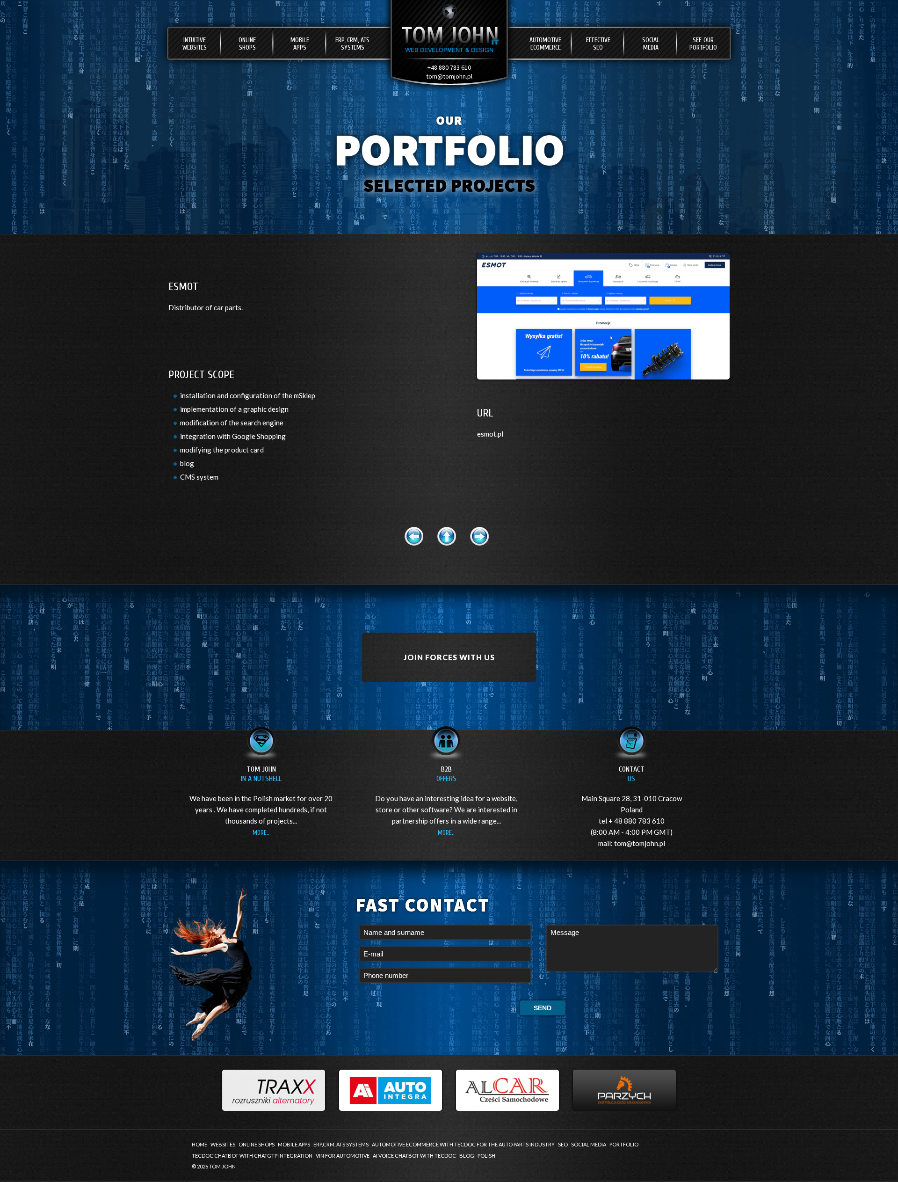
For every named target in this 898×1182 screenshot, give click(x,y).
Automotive (545, 43)
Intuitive (194, 43)
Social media (588, 1144)
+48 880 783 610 (449, 67)
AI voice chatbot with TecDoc (414, 1156)
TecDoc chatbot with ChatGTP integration (252, 1156)
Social (650, 43)
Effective (598, 43)
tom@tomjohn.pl (449, 76)
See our (703, 43)
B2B (446, 774)
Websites (222, 1144)
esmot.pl (490, 434)
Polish (486, 1156)
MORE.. (261, 832)
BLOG (466, 1156)
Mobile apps (294, 1144)
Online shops (257, 1144)
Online (247, 43)
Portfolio (623, 1144)
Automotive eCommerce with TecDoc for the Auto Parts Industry (463, 1144)
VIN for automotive (342, 1156)
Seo (563, 1144)
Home (199, 1144)
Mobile (299, 43)
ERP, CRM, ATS (352, 43)
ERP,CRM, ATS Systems (341, 1144)
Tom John (261, 774)
